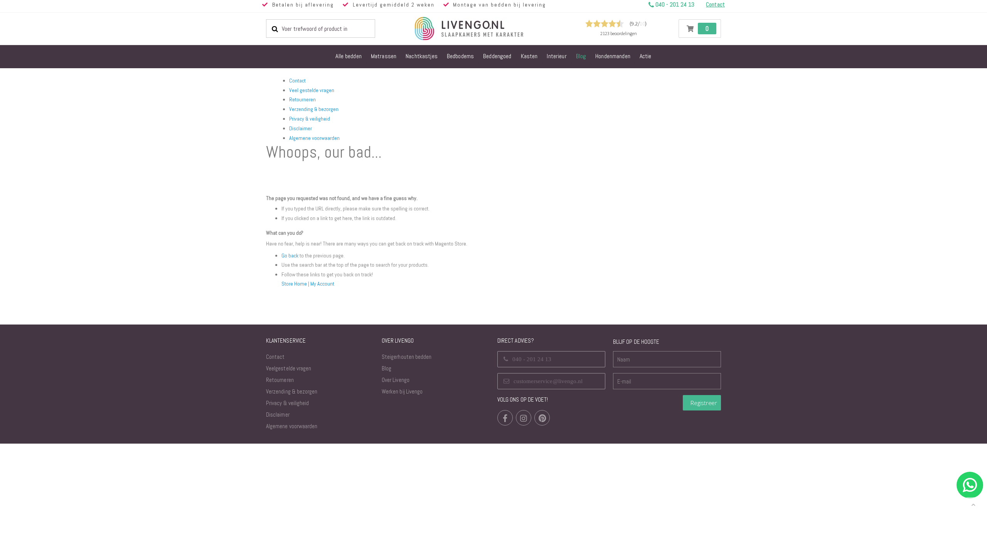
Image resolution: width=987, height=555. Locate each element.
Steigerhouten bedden (406, 356)
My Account (322, 283)
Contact (297, 80)
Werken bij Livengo (402, 391)
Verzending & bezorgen (314, 109)
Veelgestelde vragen (288, 368)
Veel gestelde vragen (311, 90)
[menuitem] (348, 56)
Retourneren (302, 99)
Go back (289, 255)
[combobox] (320, 28)
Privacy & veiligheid (309, 118)
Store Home (294, 283)
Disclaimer (300, 128)
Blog (386, 368)
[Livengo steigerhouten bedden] (488, 28)
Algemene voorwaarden (314, 138)
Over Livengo (395, 379)
